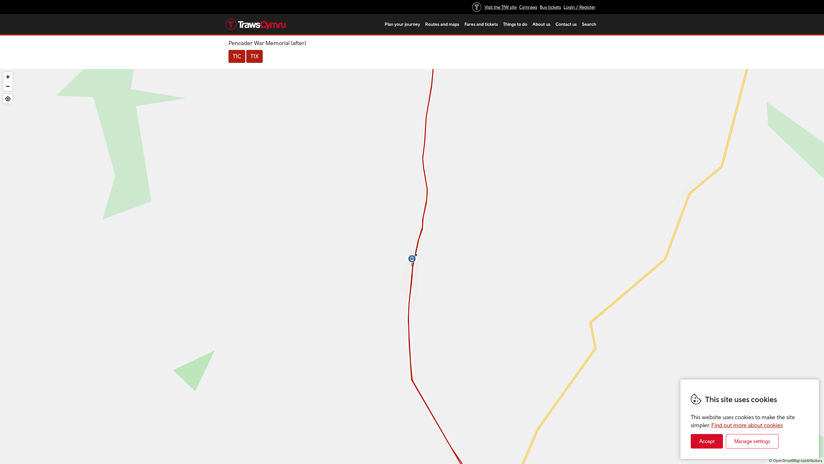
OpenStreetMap (786, 461)
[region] (412, 266)
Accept (707, 441)
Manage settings (752, 441)
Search (589, 24)
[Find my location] (8, 98)
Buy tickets (550, 7)
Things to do (515, 24)
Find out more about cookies (747, 425)
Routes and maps (442, 24)
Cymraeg (528, 7)
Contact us (566, 24)
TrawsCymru (255, 24)
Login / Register (579, 7)
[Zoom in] (8, 77)
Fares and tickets (481, 24)
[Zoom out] (8, 86)
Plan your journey (402, 24)
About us (541, 24)
